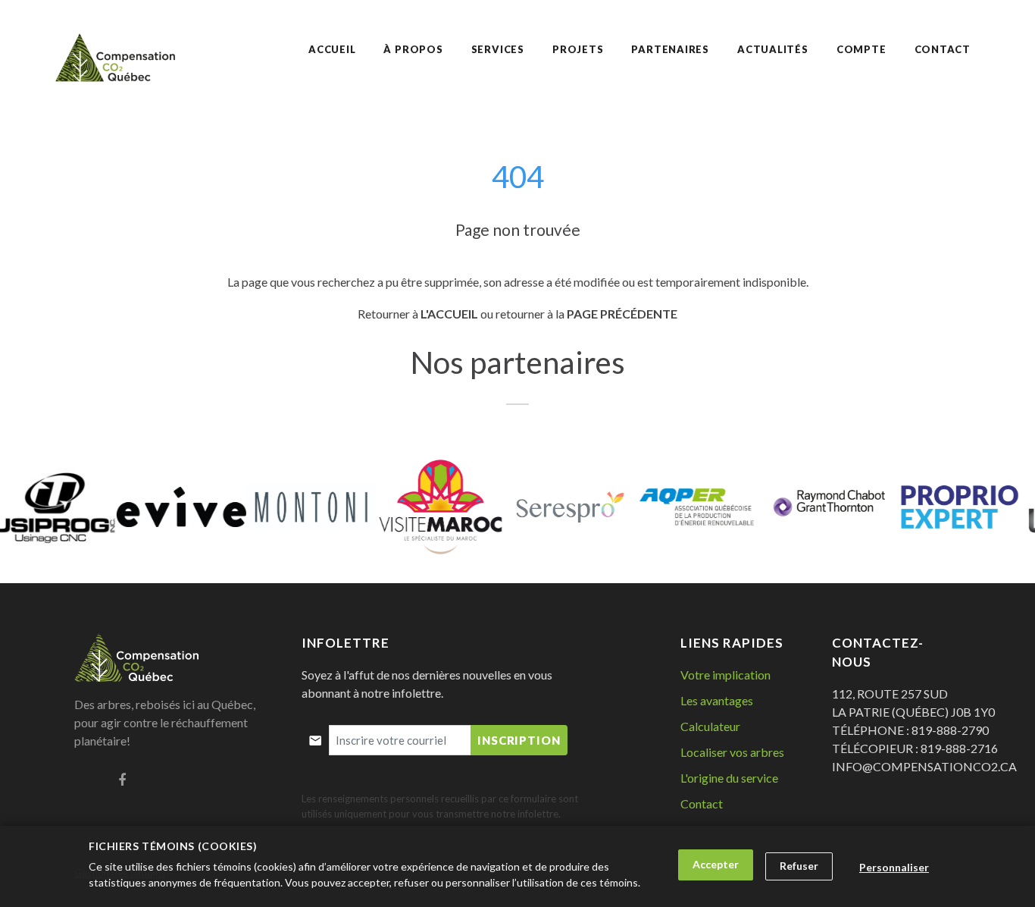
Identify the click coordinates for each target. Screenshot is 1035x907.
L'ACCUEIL (449, 313)
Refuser (799, 865)
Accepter (716, 864)
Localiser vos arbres (732, 752)
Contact (701, 803)
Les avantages (716, 700)
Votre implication (725, 674)
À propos (412, 49)
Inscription (519, 740)
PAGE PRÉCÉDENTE (622, 313)
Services (497, 49)
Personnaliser (894, 867)
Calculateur (710, 726)
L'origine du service (729, 777)
